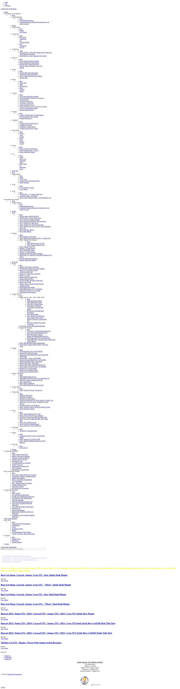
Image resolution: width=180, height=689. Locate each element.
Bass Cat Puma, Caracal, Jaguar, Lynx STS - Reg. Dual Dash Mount (33, 594)
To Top (3, 687)
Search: (3, 549)
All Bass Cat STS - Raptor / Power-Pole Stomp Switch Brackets (31, 642)
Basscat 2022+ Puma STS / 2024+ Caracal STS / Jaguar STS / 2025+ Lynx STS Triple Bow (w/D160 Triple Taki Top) (56, 633)
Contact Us (7, 659)
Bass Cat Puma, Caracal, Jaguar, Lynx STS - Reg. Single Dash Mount (34, 575)
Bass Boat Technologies (15, 674)
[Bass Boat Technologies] (8, 9)
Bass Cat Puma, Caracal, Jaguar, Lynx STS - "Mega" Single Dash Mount (36, 585)
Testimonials (8, 657)
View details (4, 581)
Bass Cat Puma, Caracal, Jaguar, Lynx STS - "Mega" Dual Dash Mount (35, 604)
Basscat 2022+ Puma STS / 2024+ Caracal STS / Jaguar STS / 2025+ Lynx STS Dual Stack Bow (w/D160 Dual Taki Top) (58, 623)
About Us (7, 656)
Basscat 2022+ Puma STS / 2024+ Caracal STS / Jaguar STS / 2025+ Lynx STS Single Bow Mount (47, 613)
